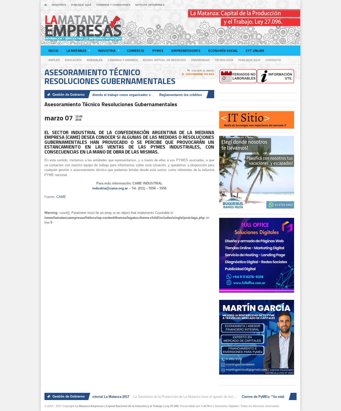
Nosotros (59, 4)
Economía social (223, 50)
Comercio (135, 50)
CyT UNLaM (255, 50)
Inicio (53, 50)
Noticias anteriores (150, 4)
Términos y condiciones (113, 4)
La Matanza (76, 50)
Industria (106, 50)
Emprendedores (185, 50)
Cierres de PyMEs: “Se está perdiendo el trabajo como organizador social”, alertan (104, 95)
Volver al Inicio (202, 70)
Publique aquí (81, 4)
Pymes (157, 50)
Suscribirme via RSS (200, 74)
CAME (61, 197)
